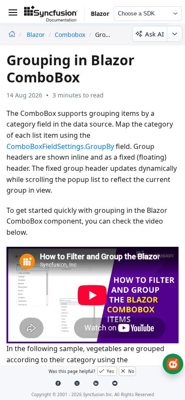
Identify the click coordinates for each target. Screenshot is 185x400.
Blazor (36, 34)
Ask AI (154, 34)
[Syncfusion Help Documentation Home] (54, 15)
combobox (70, 34)
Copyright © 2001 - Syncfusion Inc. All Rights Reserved (92, 394)
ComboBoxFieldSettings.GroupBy (60, 146)
